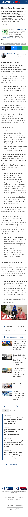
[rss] (20, 57)
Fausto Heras (12, 43)
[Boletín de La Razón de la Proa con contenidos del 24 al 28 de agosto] (7, 393)
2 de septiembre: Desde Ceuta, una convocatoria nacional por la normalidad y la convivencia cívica (19, 374)
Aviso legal (19, 497)
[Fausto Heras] (3, 55)
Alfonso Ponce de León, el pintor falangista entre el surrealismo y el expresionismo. (13, 420)
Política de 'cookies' (14, 499)
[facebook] (18, 57)
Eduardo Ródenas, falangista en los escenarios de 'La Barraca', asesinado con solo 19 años (14, 443)
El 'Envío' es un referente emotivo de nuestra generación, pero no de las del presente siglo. (13, 455)
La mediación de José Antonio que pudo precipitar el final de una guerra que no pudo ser (19, 359)
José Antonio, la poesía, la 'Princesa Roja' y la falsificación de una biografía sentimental (13, 432)
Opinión (5, 43)
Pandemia (23, 43)
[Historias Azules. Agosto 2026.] (7, 385)
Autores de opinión (15, 327)
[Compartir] (2, 48)
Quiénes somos (9, 497)
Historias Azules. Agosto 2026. (19, 385)
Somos (18, 43)
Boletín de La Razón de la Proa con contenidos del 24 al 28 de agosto (19, 395)
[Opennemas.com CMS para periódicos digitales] (15, 507)
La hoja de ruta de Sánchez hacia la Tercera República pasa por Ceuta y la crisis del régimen (19, 346)
